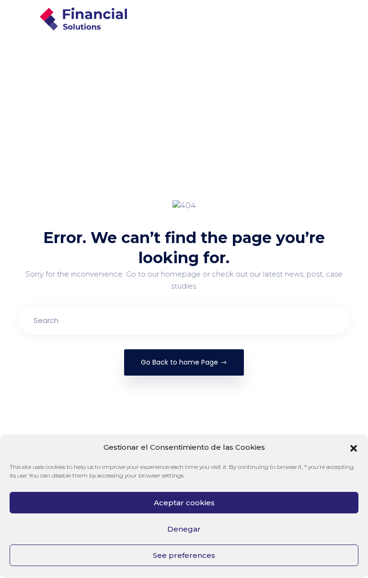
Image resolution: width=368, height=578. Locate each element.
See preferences (184, 555)
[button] (353, 447)
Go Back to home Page (179, 362)
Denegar (184, 529)
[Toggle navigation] (350, 19)
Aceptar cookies (184, 502)
